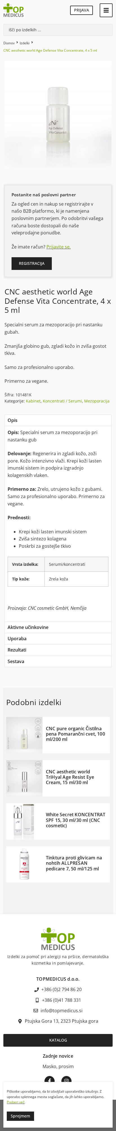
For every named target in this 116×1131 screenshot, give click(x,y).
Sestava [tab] (16, 661)
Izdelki (25, 43)
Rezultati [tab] (17, 650)
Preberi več (15, 1102)
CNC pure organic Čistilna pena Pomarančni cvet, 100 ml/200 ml (75, 733)
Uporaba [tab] (17, 638)
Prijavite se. (58, 247)
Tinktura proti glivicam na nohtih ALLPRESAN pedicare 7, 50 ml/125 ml (74, 863)
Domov (9, 43)
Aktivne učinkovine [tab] (28, 627)
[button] (106, 10)
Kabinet (33, 401)
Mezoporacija (97, 401)
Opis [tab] (12, 420)
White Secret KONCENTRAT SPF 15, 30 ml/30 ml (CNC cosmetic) (76, 819)
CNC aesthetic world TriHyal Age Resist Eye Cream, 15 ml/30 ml (70, 777)
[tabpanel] (58, 524)
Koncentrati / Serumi (62, 401)
